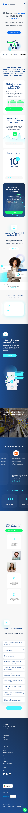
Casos (4, 767)
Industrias (5, 739)
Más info (14, 248)
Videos (4, 748)
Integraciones (6, 732)
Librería (5, 750)
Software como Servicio (9, 726)
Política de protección (8, 763)
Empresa (5, 758)
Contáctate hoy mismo (14, 530)
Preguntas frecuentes (8, 752)
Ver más (14, 212)
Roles (4, 737)
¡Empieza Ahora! (14, 32)
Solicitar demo (14, 109)
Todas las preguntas (14, 708)
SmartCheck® (6, 728)
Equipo (4, 759)
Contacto (5, 761)
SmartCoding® (6, 730)
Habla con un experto (14, 177)
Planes (4, 743)
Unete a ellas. (14, 287)
